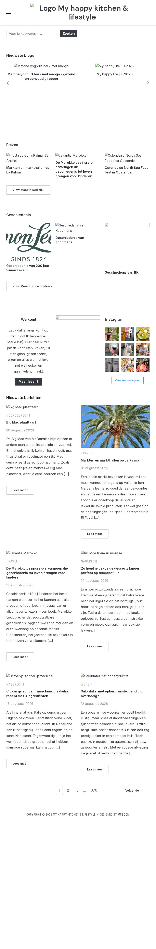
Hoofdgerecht (18, 415)
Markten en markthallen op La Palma (110, 460)
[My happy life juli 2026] (114, 66)
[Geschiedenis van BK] (127, 225)
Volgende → (134, 790)
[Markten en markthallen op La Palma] (29, 155)
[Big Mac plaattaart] (22, 407)
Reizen (12, 145)
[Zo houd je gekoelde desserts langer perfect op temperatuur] (101, 553)
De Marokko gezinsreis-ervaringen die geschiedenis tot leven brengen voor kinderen (37, 573)
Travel (86, 453)
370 (94, 790)
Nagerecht (90, 561)
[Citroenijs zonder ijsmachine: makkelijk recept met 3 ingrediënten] (29, 676)
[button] (8, 13)
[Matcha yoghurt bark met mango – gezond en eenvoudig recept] (41, 66)
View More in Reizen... (28, 190)
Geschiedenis (18, 215)
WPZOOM (124, 814)
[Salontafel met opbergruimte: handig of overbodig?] (104, 676)
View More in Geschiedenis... (34, 286)
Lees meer (20, 490)
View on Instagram (127, 380)
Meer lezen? (28, 381)
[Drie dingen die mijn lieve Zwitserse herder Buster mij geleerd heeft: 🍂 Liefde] (127, 349)
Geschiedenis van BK (122, 272)
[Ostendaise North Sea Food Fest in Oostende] (127, 155)
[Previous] (6, 83)
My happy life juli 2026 (115, 74)
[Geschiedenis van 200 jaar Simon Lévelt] (29, 225)
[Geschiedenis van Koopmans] (78, 225)
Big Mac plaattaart (21, 422)
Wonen (86, 684)
